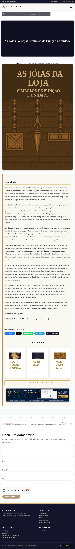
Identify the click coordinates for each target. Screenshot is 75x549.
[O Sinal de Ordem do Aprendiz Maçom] (38, 356)
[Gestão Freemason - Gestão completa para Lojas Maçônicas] (37, 395)
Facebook (11, 333)
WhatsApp (29, 333)
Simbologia (42, 513)
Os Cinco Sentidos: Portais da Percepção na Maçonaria (59, 365)
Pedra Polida (46, 383)
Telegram (40, 333)
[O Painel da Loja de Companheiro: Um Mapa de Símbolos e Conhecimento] (15, 356)
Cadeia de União (26, 383)
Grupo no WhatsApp (8, 537)
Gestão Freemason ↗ (67, 1)
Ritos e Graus (43, 515)
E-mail (5, 470)
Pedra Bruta (37, 383)
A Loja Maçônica (44, 522)
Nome (4, 461)
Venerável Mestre (56, 383)
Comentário (6, 442)
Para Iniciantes (55, 1)
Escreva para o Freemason (10, 535)
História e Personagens (46, 518)
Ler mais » (14, 371)
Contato (4, 533)
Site (3, 479)
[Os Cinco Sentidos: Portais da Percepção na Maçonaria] (60, 356)
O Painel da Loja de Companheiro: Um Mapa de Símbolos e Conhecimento (15, 365)
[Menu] (71, 7)
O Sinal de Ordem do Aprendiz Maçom (36, 363)
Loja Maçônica (6, 531)
